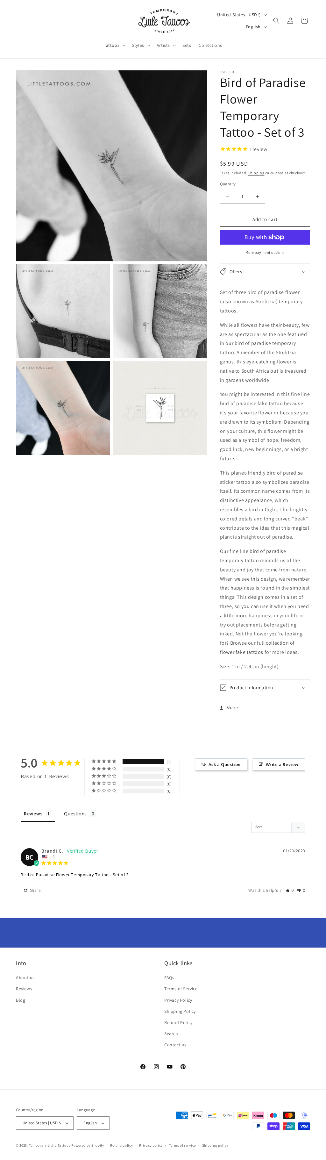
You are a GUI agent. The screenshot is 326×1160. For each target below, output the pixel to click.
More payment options (265, 252)
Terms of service (182, 1145)
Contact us (175, 1045)
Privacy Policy (178, 1000)
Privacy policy (151, 1145)
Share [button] (232, 707)
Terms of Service (181, 989)
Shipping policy (215, 1145)
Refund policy (121, 1145)
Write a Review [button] (282, 764)
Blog (20, 1000)
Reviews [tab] (33, 814)
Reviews (24, 989)
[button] (114, 45)
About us (25, 977)
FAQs (169, 977)
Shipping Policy (180, 1011)
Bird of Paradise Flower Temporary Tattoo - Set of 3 (75, 874)
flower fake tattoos (241, 652)
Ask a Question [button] (225, 764)
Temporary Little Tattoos (50, 1145)
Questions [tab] (75, 814)
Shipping (256, 172)
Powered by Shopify (87, 1145)
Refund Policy (178, 1022)
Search (171, 1033)
